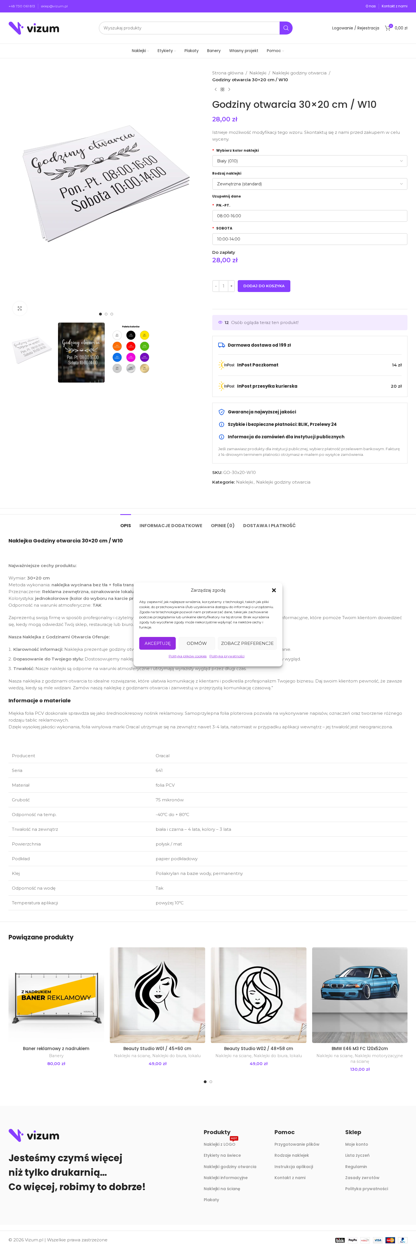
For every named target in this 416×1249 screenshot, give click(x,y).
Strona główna (227, 73)
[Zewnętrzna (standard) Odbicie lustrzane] (310, 184)
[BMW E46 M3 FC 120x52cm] (360, 995)
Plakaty (211, 1200)
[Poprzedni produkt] (215, 89)
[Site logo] (33, 27)
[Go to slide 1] (205, 1081)
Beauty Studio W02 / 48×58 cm (258, 1048)
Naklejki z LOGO (220, 1143)
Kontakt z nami (290, 1178)
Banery (56, 1055)
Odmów (197, 643)
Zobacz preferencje (247, 643)
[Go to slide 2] (210, 1081)
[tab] (125, 522)
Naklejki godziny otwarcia (299, 73)
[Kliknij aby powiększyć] (20, 308)
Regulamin (356, 1166)
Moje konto (356, 1144)
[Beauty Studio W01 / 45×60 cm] (157, 995)
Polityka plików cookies (188, 656)
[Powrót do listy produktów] (222, 89)
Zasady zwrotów (362, 1178)
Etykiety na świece (222, 1155)
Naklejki (257, 73)
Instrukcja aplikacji (294, 1166)
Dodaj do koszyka (264, 286)
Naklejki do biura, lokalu (176, 1055)
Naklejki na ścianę (132, 1055)
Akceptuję (158, 643)
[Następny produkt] (229, 89)
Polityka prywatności (227, 656)
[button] (274, 590)
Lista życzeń (357, 1155)
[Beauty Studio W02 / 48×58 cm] (258, 995)
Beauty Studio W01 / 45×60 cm (157, 1048)
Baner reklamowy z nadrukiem (56, 1048)
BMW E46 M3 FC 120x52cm (360, 1048)
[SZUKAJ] (286, 28)
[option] (100, 314)
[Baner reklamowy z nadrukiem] (56, 995)
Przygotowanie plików (297, 1144)
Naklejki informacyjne (226, 1178)
